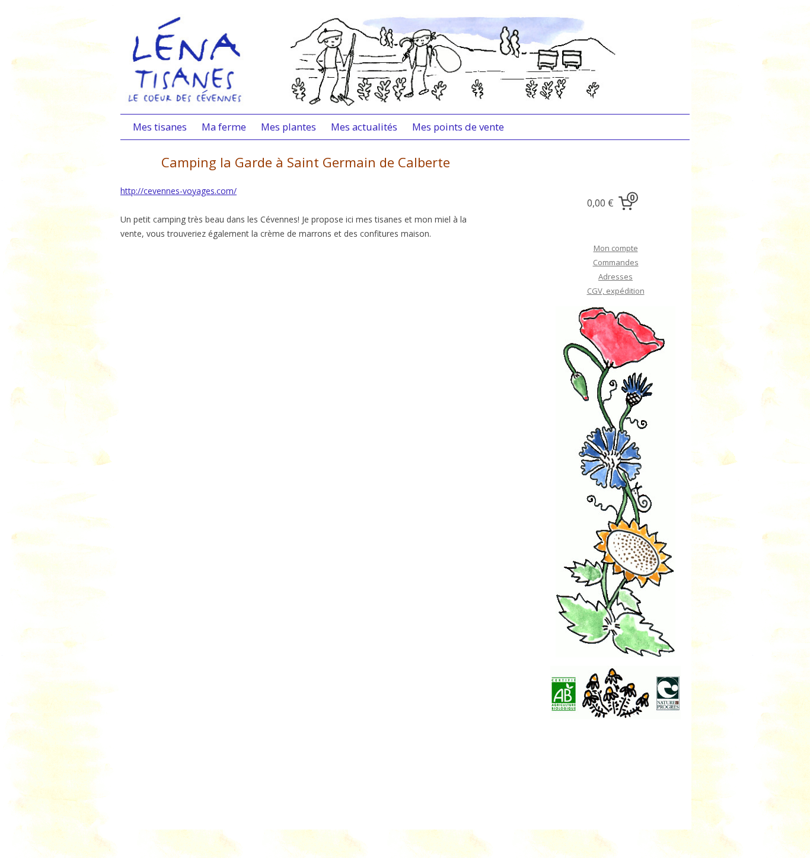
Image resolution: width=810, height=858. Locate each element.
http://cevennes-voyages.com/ (178, 190)
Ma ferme (224, 127)
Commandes (616, 262)
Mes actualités (364, 127)
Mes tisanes (160, 127)
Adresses (615, 276)
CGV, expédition (616, 290)
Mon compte (616, 248)
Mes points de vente (458, 127)
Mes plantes (288, 127)
